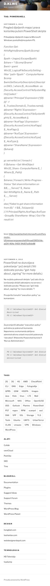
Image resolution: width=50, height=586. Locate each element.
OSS (7, 405)
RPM (23, 410)
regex (15, 410)
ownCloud (8, 450)
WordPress (10, 430)
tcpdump (8, 562)
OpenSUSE (39, 401)
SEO (6, 461)
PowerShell (38, 405)
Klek (14, 396)
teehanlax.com (10, 535)
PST (7, 410)
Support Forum (11, 498)
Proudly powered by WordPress (17, 580)
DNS (14, 386)
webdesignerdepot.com (15, 540)
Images (35, 391)
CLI (6, 386)
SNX (7, 415)
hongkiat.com (10, 530)
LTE (29, 396)
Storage (30, 415)
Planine (26, 405)
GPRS (8, 391)
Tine (6, 466)
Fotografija (32, 386)
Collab (7, 445)
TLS (39, 415)
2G (6, 381)
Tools (7, 420)
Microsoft (9, 401)
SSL (21, 415)
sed (41, 410)
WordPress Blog (11, 509)
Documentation (11, 482)
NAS (20, 401)
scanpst (32, 410)
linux (22, 396)
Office (28, 401)
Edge (21, 386)
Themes (7, 503)
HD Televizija (9, 556)
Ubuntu (16, 420)
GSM (16, 391)
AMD (25, 381)
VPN (27, 425)
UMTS (26, 420)
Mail (36, 396)
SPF (14, 415)
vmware (17, 425)
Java (7, 396)
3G (12, 381)
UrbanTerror (38, 420)
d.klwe (11, 4)
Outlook (16, 405)
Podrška (7, 456)
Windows (36, 425)
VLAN (8, 425)
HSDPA (25, 391)
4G (18, 381)
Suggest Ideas (10, 493)
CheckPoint (36, 381)
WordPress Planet (12, 514)
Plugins (7, 487)
